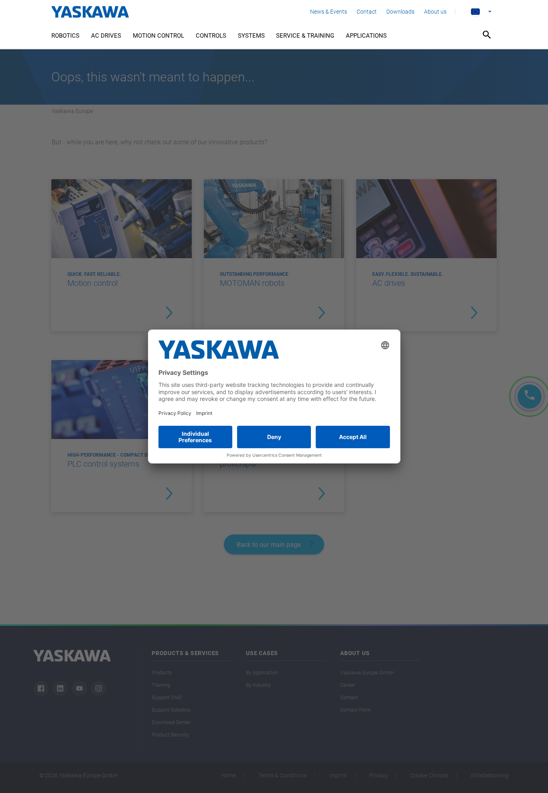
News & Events (328, 11)
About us (435, 11)
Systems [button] (251, 35)
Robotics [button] (65, 35)
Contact (367, 11)
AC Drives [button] (106, 35)
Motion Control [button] (158, 35)
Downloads (400, 11)
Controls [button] (211, 35)
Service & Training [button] (305, 35)
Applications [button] (366, 35)
